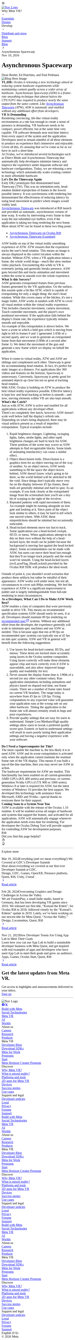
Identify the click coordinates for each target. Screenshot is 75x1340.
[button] (37, 4)
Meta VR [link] (7, 1016)
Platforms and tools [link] (14, 1077)
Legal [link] (5, 1102)
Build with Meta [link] (12, 1009)
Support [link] (7, 1113)
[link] (10, 7)
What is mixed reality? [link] (16, 1073)
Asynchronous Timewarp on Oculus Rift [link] (35, 233)
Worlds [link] (6, 1023)
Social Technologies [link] (14, 1012)
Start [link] (4, 1059)
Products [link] (7, 1037)
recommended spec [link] (14, 621)
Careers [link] (6, 1030)
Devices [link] (7, 1084)
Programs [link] (8, 1055)
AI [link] (3, 1019)
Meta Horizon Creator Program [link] (21, 1063)
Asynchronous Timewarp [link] (18, 208)
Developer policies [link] (13, 1099)
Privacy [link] (6, 1106)
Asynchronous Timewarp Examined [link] (32, 236)
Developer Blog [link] (12, 1045)
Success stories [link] (11, 1088)
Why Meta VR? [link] (12, 1070)
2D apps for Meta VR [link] (15, 1081)
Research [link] (7, 1034)
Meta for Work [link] (11, 1052)
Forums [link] (6, 1109)
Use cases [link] (8, 1091)
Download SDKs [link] (13, 1048)
